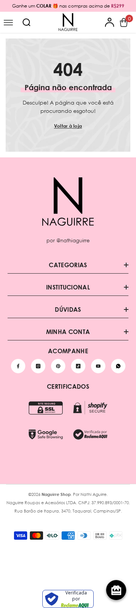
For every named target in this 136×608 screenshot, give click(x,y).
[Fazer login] (109, 22)
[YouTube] (98, 366)
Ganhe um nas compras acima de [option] (68, 6)
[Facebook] (18, 366)
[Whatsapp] (118, 366)
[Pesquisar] (26, 22)
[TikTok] (78, 366)
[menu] (8, 22)
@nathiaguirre (73, 240)
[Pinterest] (58, 366)
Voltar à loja (68, 126)
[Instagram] (38, 366)
